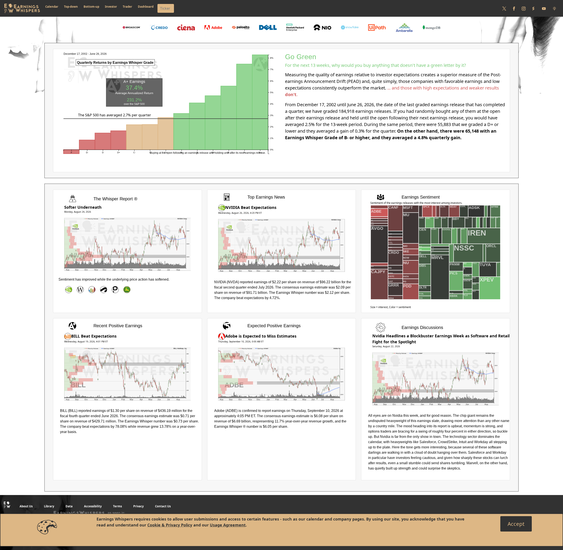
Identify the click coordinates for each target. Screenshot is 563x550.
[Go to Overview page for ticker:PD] (115, 289)
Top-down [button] (71, 7)
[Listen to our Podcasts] (554, 8)
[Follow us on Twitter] (504, 8)
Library (49, 506)
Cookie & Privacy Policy (169, 525)
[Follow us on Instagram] (523, 8)
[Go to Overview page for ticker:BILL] (67, 336)
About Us (26, 506)
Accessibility (93, 506)
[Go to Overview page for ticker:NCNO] (92, 289)
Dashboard (146, 7)
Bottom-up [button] (91, 7)
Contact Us (163, 506)
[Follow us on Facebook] (514, 8)
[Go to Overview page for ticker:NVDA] (68, 289)
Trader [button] (127, 7)
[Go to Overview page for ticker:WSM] (80, 289)
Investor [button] (111, 7)
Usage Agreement (228, 525)
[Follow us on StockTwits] (533, 8)
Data (69, 506)
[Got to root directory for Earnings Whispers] (21, 8)
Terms (117, 506)
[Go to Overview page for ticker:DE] (127, 289)
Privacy (138, 506)
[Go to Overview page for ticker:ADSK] (103, 289)
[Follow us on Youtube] (543, 8)
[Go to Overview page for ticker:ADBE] (221, 336)
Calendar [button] (51, 7)
